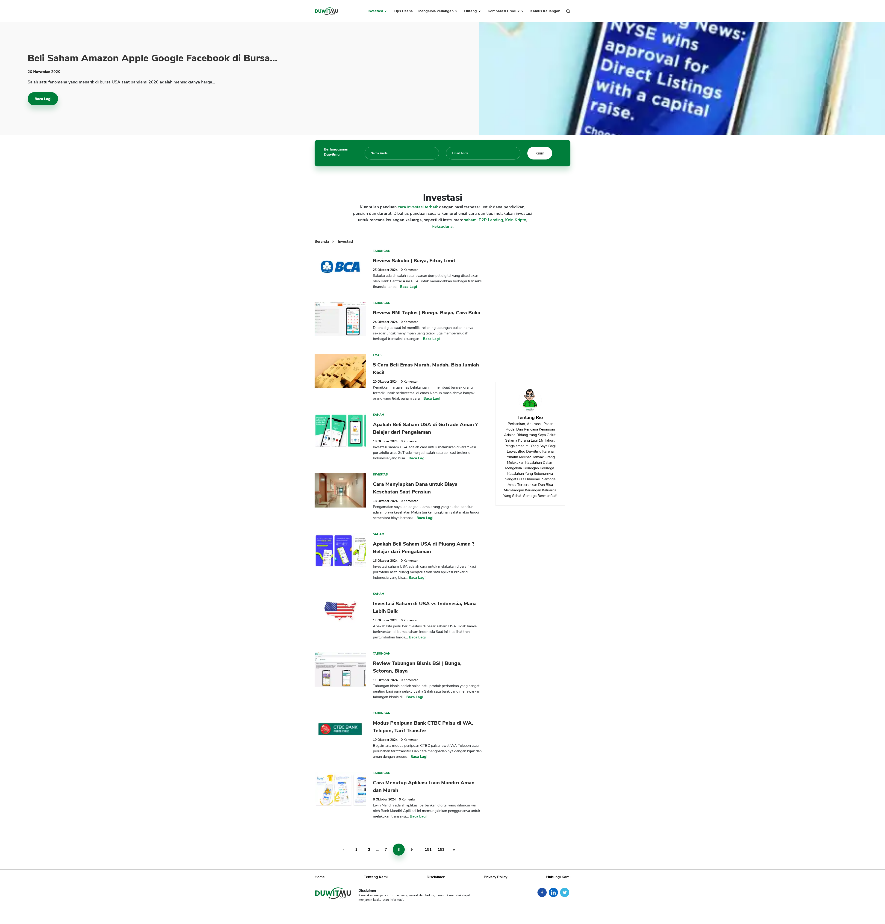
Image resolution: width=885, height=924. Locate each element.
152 (441, 849)
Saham (378, 415)
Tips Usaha (403, 11)
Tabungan (381, 251)
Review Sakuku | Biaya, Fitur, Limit (414, 260)
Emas (377, 355)
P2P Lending (491, 220)
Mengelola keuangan (436, 11)
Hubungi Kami (558, 877)
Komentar (409, 270)
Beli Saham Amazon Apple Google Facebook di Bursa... (152, 58)
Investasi (376, 11)
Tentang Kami (376, 877)
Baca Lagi (43, 98)
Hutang (471, 11)
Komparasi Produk (504, 11)
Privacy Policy (495, 877)
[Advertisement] (530, 305)
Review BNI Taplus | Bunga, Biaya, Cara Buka (426, 312)
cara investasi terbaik (418, 207)
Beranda (322, 241)
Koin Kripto (515, 220)
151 (428, 849)
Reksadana (442, 226)
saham (470, 220)
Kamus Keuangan (545, 11)
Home (320, 877)
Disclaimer (436, 877)
